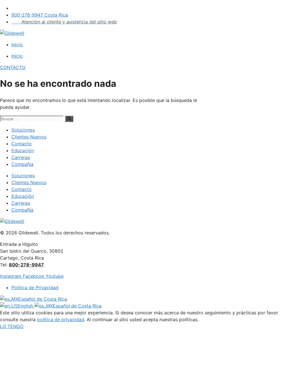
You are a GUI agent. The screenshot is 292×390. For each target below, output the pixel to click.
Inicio (17, 44)
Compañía (22, 164)
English (26, 306)
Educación (22, 150)
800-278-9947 (26, 265)
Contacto (21, 143)
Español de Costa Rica (42, 299)
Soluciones (23, 130)
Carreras (20, 157)
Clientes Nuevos (28, 137)
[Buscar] (69, 119)
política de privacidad (60, 319)
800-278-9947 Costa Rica (39, 15)
